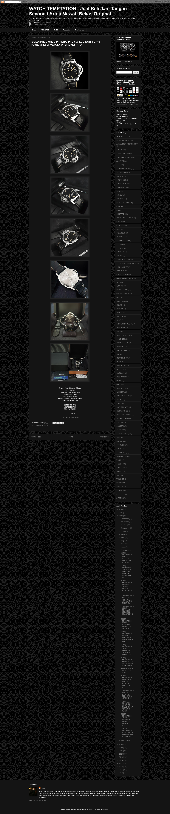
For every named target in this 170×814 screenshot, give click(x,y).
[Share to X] (58, 423)
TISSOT (119, 464)
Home (34, 30)
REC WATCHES (122, 411)
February (124, 550)
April (123, 544)
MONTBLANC (121, 358)
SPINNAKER (121, 445)
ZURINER (120, 498)
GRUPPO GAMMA (123, 293)
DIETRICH (120, 237)
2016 (121, 766)
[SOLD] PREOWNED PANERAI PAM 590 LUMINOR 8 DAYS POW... (127, 661)
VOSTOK (119, 487)
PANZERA (120, 392)
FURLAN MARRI (122, 267)
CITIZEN (119, 222)
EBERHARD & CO (123, 240)
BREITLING (120, 187)
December (125, 519)
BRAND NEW (121, 184)
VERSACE (120, 479)
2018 (121, 760)
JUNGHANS (120, 328)
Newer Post (35, 437)
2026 (121, 509)
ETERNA (119, 244)
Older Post (104, 437)
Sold (56, 30)
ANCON (119, 150)
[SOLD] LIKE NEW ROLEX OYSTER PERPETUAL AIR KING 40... (127, 694)
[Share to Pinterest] (62, 423)
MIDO (118, 354)
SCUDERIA (120, 426)
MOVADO (120, 362)
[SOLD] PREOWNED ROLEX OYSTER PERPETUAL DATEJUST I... (127, 558)
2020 (121, 754)
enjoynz (91, 809)
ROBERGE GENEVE (123, 415)
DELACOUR (120, 233)
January (124, 740)
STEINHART (121, 453)
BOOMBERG (121, 180)
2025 (121, 513)
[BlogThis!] (56, 423)
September (125, 528)
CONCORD (120, 225)
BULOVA (119, 195)
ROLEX (119, 422)
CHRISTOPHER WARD (124, 218)
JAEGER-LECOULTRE (124, 324)
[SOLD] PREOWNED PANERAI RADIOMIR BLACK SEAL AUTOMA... (126, 624)
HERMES (119, 309)
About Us (66, 30)
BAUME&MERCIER (123, 169)
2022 (121, 748)
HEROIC (119, 312)
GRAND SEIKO (122, 290)
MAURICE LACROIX (123, 350)
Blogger (105, 809)
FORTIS (119, 256)
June (123, 537)
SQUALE (119, 449)
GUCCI (119, 297)
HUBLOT (119, 316)
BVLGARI (119, 199)
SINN (118, 437)
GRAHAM (120, 286)
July (122, 534)
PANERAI (39, 426)
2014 (121, 773)
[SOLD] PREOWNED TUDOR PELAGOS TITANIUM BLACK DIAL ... (127, 649)
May (123, 541)
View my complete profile (37, 800)
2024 (121, 516)
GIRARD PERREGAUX (124, 278)
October (124, 525)
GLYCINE (119, 282)
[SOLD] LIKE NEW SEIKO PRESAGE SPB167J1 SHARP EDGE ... (127, 611)
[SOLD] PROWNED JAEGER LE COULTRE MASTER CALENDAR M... (126, 571)
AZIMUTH (120, 161)
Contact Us (79, 30)
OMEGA (119, 373)
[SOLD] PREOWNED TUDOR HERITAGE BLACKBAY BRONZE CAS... (126, 720)
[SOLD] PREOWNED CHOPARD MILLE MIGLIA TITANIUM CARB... (127, 706)
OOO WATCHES (122, 377)
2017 (121, 763)
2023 (121, 744)
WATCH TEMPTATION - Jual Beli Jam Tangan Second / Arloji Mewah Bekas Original (78, 11)
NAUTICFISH (121, 365)
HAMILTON (120, 301)
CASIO (118, 210)
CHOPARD (120, 214)
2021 (121, 751)
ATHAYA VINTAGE (123, 153)
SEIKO (118, 430)
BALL (118, 165)
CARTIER (120, 206)
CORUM (119, 229)
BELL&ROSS (121, 172)
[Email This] (54, 423)
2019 (121, 757)
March (123, 547)
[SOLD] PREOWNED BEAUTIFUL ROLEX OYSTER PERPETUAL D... (126, 681)
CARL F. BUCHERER (124, 203)
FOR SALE (45, 30)
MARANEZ (120, 346)
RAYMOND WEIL (122, 407)
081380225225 (73, 417)
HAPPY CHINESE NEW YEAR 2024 (127, 670)
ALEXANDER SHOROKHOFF (127, 144)
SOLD (46, 426)
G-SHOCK (120, 271)
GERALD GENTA (122, 275)
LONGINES (120, 339)
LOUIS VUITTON (122, 343)
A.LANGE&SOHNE (123, 140)
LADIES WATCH (122, 335)
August (124, 531)
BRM (118, 191)
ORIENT (119, 381)
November (125, 522)
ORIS (118, 384)
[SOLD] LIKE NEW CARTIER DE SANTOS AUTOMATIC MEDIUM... (127, 599)
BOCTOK (119, 176)
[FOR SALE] (120, 136)
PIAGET (119, 400)
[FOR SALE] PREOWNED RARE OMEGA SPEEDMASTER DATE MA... (127, 732)
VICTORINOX (121, 483)
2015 (121, 770)
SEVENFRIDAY (122, 434)
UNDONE (119, 475)
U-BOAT (119, 471)
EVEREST (120, 248)
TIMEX (118, 460)
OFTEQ (119, 369)
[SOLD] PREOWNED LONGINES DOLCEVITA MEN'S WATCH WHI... (127, 636)
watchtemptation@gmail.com (45, 26)
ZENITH (119, 490)
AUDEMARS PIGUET (124, 157)
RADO (118, 403)
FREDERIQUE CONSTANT (126, 263)
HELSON (119, 305)
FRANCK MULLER (123, 259)
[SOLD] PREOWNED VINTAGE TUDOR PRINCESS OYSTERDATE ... (127, 586)
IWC (118, 320)
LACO (118, 331)
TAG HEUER (121, 456)
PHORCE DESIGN (123, 396)
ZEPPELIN (120, 494)
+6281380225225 (48, 22)
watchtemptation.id (39, 24)
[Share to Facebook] (60, 423)
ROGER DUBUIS (122, 418)
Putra (43, 788)
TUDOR (119, 468)
